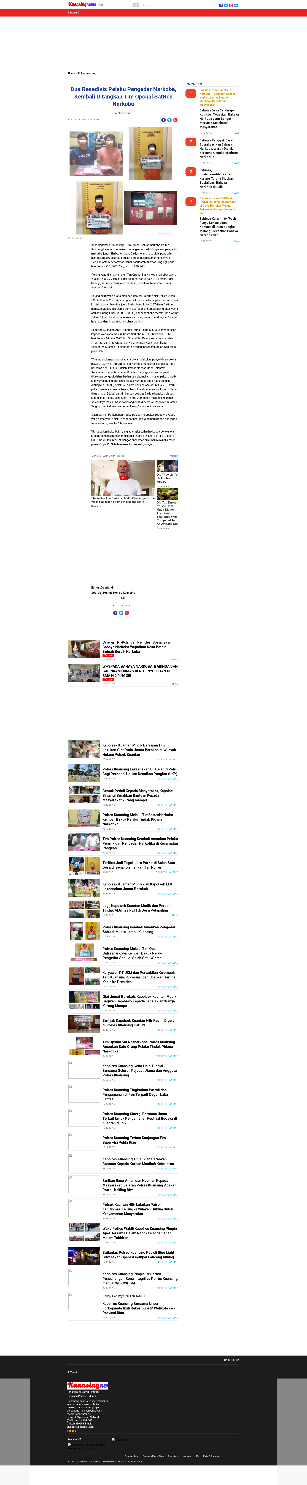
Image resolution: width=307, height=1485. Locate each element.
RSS (237, 1456)
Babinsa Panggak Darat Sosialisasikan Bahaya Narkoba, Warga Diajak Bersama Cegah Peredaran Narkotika (219, 148)
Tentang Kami (131, 1456)
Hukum (174, 915)
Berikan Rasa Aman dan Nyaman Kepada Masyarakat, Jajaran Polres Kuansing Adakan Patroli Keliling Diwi (139, 1185)
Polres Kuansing (87, 73)
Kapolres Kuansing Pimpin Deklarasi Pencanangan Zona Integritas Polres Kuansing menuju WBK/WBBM (140, 1278)
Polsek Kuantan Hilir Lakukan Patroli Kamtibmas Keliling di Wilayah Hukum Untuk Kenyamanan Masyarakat (138, 1209)
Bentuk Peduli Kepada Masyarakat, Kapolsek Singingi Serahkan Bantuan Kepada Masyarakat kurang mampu (139, 795)
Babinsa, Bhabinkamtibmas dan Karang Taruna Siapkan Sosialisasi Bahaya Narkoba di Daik (217, 178)
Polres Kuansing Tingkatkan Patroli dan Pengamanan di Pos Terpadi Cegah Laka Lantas (135, 1094)
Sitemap (233, 1456)
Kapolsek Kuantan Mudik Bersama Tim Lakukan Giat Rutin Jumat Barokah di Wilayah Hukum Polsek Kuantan (139, 750)
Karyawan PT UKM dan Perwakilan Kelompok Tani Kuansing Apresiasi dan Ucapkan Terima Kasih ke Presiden (139, 977)
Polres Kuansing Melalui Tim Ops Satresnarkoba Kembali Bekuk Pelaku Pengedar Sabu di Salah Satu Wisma (133, 953)
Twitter (229, 1456)
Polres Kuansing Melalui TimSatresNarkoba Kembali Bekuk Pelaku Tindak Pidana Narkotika (138, 819)
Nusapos (187, 1456)
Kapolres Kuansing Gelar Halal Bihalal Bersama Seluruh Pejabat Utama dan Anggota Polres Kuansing (140, 1070)
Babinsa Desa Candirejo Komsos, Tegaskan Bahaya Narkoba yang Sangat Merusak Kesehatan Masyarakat (219, 118)
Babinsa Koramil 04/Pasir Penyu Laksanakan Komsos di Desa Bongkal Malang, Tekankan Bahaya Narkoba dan (219, 227)
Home (73, 12)
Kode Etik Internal (211, 1456)
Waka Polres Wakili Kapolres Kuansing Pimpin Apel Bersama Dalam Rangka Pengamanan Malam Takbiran (140, 1233)
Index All (147, 5)
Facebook (225, 1456)
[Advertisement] (153, 44)
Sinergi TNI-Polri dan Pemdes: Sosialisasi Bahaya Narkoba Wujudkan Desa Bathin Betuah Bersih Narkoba (136, 647)
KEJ (197, 1456)
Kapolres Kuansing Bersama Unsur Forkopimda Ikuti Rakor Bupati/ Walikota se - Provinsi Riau (139, 1308)
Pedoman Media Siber (153, 1456)
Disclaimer (173, 1456)
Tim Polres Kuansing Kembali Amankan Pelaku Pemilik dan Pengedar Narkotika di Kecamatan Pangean (140, 843)
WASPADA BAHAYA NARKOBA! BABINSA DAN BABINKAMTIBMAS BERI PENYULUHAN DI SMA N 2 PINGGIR (140, 671)
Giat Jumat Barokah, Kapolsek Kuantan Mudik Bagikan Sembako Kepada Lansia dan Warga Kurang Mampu (139, 1001)
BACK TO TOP (231, 1360)
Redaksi (72, 1430)
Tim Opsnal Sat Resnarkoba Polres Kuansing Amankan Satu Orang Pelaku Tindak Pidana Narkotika (139, 1046)
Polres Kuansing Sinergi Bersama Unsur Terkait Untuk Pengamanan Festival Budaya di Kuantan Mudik (140, 1118)
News (174, 659)
